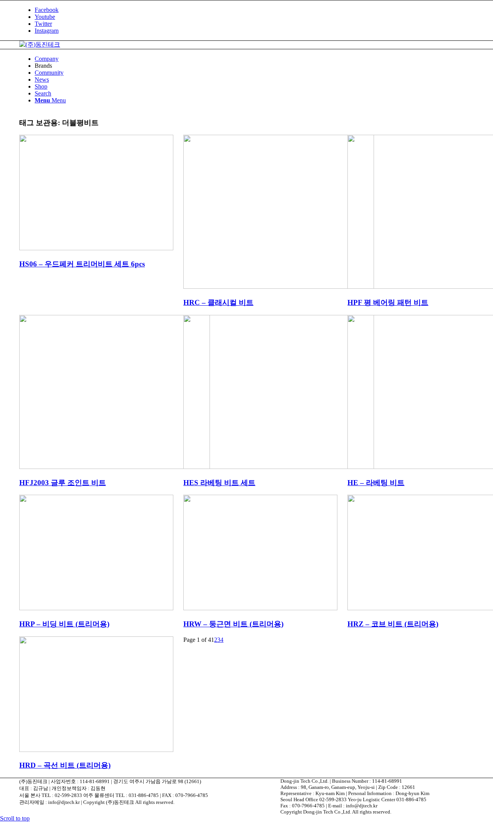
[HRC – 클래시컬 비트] (278, 286)
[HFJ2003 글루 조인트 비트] (114, 467)
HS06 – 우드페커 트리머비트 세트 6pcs (82, 264)
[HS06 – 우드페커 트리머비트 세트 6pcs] (96, 248)
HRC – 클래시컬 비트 (218, 302)
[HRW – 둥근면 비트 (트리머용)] (260, 608)
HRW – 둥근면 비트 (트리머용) (233, 624)
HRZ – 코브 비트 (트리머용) (392, 624)
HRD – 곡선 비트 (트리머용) (65, 765)
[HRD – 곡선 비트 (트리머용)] (96, 750)
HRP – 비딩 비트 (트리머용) (64, 624)
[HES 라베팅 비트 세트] (278, 467)
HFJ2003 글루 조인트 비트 (62, 483)
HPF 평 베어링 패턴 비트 (387, 302)
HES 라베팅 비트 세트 (219, 483)
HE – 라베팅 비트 (375, 483)
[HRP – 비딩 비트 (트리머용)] (96, 608)
